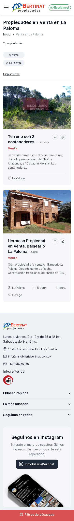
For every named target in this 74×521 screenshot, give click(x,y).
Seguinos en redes (17, 415)
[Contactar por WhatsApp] (63, 137)
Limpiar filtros (11, 74)
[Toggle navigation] (6, 7)
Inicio (6, 34)
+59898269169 (18, 363)
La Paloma (15, 62)
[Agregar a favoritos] (55, 137)
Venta (15, 54)
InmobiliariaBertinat (39, 464)
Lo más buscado (16, 404)
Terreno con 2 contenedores (21, 139)
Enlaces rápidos (15, 393)
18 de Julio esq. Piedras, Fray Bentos (32, 349)
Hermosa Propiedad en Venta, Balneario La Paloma (26, 246)
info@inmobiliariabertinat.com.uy (29, 356)
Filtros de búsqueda (39, 514)
